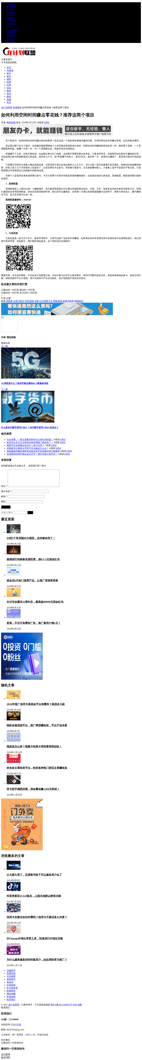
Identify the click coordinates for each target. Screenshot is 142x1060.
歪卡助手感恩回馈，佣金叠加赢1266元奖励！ (33, 789)
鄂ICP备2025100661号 (61, 1005)
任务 (9, 85)
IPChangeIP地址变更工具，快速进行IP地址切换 (35, 938)
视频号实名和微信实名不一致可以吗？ (25, 445)
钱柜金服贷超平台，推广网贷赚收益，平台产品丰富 (37, 725)
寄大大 (10, 38)
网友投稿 (11, 122)
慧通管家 (11, 21)
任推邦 (10, 15)
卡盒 (9, 27)
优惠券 (9, 301)
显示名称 (6, 491)
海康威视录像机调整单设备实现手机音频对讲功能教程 (33, 451)
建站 (9, 96)
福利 (9, 79)
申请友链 (11, 996)
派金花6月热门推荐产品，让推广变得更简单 (32, 580)
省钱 (132, 189)
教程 (9, 91)
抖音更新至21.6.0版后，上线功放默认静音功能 (34, 895)
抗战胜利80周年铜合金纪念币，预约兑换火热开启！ (32, 454)
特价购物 (29, 301)
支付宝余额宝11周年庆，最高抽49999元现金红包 (35, 601)
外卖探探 (11, 6)
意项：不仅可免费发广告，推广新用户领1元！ (34, 623)
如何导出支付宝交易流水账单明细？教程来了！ (30, 442)
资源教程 (17, 107)
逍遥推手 (11, 35)
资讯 (9, 93)
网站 (3, 501)
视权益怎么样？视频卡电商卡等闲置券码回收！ (34, 746)
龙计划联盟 (6, 107)
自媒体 (10, 70)
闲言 (9, 102)
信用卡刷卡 (26, 238)
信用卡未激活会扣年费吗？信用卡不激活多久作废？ (37, 917)
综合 (9, 88)
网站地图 (11, 994)
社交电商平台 (46, 301)
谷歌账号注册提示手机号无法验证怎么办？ (28, 448)
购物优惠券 (68, 301)
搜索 (30, 512)
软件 (9, 73)
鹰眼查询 (11, 32)
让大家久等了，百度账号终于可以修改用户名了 (34, 874)
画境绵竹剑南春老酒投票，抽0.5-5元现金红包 (33, 559)
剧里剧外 (11, 41)
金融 (9, 99)
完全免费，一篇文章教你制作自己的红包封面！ (30, 439)
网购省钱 (57, 301)
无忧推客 (11, 12)
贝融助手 (11, 3)
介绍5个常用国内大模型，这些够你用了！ (31, 538)
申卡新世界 (12, 30)
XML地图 (77, 1005)
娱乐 (9, 76)
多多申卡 (11, 24)
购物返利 (78, 301)
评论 (4, 486)
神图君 (10, 18)
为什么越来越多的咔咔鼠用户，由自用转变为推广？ (37, 959)
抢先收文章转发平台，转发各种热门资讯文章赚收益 (37, 767)
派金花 (10, 9)
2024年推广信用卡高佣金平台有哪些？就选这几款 (36, 704)
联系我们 (11, 999)
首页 (9, 67)
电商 (9, 82)
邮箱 (4, 496)
